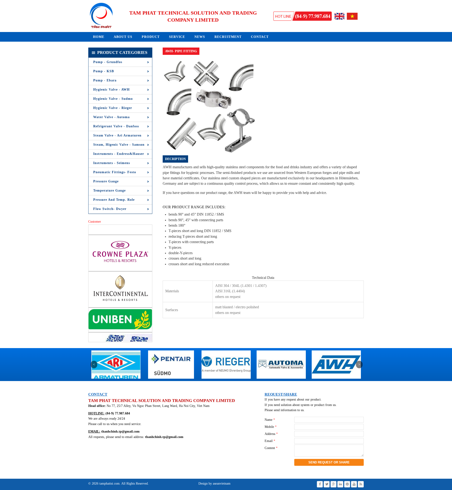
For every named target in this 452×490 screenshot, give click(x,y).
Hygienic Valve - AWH (111, 89)
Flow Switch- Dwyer (109, 209)
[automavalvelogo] (226, 380)
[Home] (101, 28)
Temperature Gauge (109, 190)
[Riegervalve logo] (171, 380)
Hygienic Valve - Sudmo (113, 98)
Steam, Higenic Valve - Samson (119, 144)
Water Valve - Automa (111, 117)
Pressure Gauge (106, 181)
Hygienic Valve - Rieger (112, 108)
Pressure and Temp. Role (114, 199)
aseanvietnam (221, 483)
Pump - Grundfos (107, 62)
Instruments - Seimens (111, 163)
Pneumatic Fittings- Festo (114, 172)
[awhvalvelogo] (281, 380)
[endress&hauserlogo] (336, 380)
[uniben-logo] (120, 310)
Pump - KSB (103, 71)
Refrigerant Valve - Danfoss (116, 126)
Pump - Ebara (105, 80)
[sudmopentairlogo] (116, 380)
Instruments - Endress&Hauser (118, 154)
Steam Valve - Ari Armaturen (117, 135)
